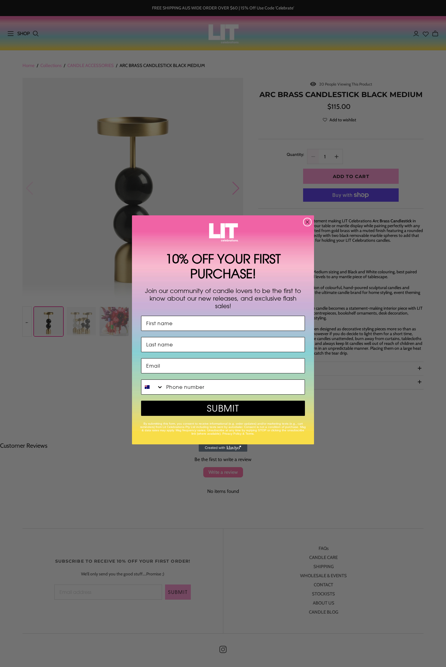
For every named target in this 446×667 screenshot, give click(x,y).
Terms (249, 433)
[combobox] (152, 387)
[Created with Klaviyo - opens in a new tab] (223, 448)
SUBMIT (223, 408)
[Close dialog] (307, 222)
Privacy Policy (232, 433)
